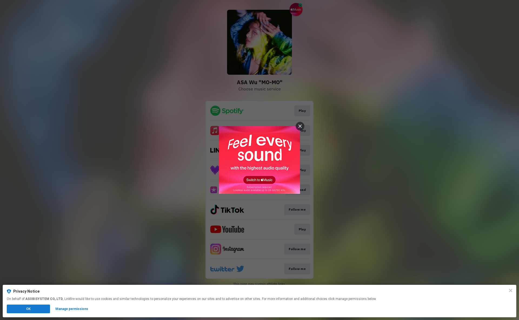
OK (28, 309)
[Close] (510, 290)
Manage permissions (71, 309)
